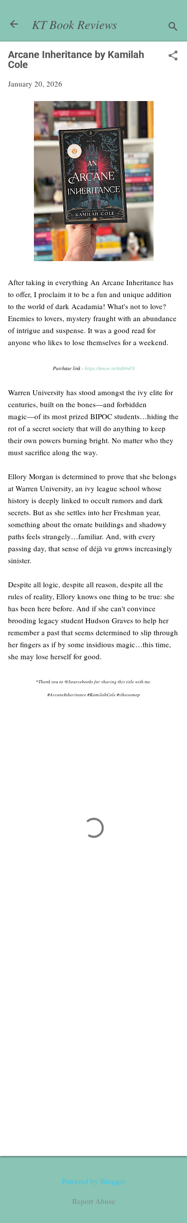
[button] (173, 56)
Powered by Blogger (93, 1181)
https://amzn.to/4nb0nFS (110, 368)
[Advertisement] (93, 1046)
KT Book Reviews (74, 24)
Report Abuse (93, 1201)
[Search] (173, 27)
